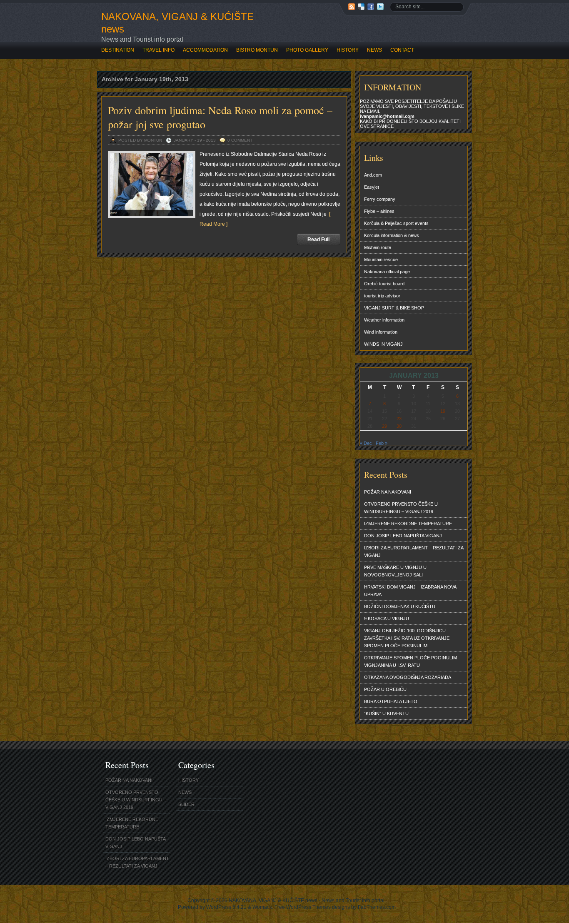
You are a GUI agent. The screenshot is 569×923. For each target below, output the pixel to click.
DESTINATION (117, 50)
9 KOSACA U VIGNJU (386, 618)
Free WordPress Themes (303, 907)
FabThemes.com (377, 907)
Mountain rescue (381, 259)
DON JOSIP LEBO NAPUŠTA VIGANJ (403, 535)
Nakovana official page (387, 271)
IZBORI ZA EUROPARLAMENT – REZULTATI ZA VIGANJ (414, 551)
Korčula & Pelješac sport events (396, 223)
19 (442, 411)
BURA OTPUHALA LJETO (390, 701)
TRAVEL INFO (158, 50)
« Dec (366, 443)
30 (399, 426)
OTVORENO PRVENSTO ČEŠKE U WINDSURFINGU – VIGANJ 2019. (401, 507)
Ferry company (379, 199)
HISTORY (348, 50)
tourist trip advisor (382, 295)
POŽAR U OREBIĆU (385, 689)
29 (384, 426)
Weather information (384, 319)
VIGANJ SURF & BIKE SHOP (394, 307)
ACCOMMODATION (205, 50)
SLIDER (186, 804)
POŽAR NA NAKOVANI (387, 491)
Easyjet (371, 187)
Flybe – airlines (379, 211)
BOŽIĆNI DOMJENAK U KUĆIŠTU (399, 606)
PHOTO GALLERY (307, 50)
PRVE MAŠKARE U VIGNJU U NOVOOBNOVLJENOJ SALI (395, 571)
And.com (373, 174)
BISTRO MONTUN (257, 50)
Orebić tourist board (384, 283)
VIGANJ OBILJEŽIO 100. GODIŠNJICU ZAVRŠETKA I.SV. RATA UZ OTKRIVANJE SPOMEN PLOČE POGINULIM (406, 638)
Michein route (377, 247)
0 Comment (239, 140)
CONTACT (402, 50)
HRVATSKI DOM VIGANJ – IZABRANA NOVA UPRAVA (410, 590)
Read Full (318, 239)
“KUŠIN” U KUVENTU (386, 713)
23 (399, 418)
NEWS (374, 50)
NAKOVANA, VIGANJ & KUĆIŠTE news (177, 23)
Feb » (381, 443)
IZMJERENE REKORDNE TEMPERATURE (408, 523)
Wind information (380, 331)
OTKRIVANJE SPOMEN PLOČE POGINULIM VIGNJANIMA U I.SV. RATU (410, 661)
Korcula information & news (391, 235)
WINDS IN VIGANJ (383, 344)
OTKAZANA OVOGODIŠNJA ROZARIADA (407, 677)
